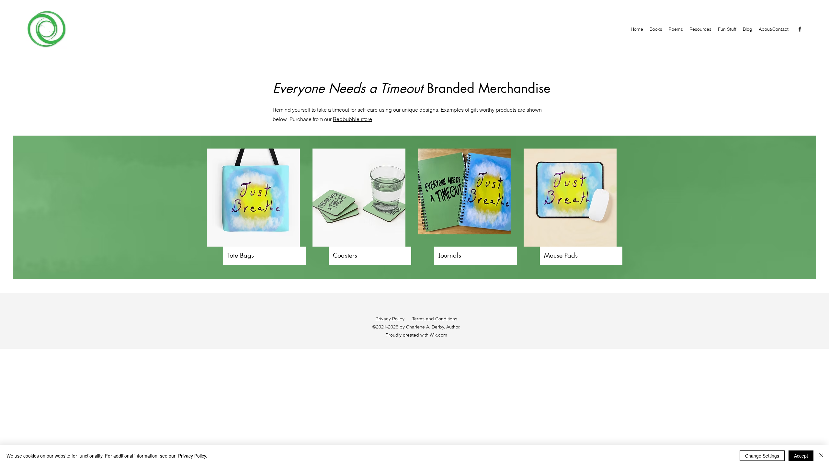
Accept (801, 455)
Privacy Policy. (192, 455)
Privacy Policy (390, 319)
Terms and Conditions (434, 319)
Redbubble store (352, 119)
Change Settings (762, 455)
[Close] (821, 455)
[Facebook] (800, 29)
